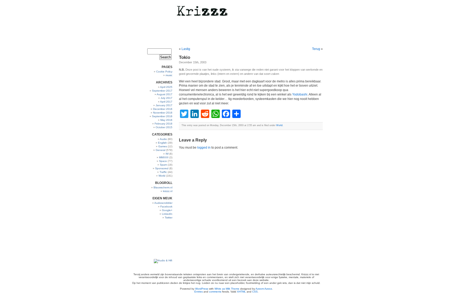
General (160, 150)
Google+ (167, 210)
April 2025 (166, 87)
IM (167, 153)
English (162, 142)
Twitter (168, 217)
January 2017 (164, 105)
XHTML (241, 291)
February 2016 (163, 123)
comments (215, 291)
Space (163, 161)
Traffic (163, 172)
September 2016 (162, 116)
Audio (163, 139)
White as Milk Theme (226, 288)
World (162, 175)
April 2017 (166, 101)
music (169, 75)
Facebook (166, 206)
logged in (204, 147)
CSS (255, 291)
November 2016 (162, 112)
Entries (198, 291)
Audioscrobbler (163, 202)
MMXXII (163, 157)
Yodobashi (299, 94)
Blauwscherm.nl (163, 187)
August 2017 (164, 94)
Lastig (186, 49)
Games (162, 146)
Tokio (184, 57)
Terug (316, 49)
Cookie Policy (164, 71)
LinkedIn (167, 213)
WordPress (201, 288)
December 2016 (162, 109)
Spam (163, 164)
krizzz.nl (167, 191)
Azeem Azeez (264, 288)
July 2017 (166, 98)
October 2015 (164, 127)
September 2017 (162, 90)
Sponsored (161, 168)
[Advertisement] (156, 239)
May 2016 (166, 120)
